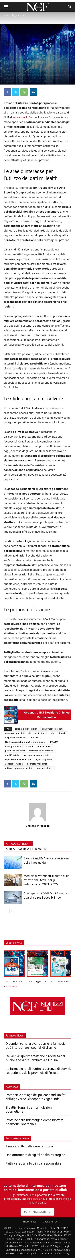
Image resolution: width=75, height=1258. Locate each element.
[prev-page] (6, 911)
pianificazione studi (15, 750)
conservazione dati (14, 733)
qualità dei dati (12, 755)
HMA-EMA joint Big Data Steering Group (25, 741)
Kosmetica (12, 1086)
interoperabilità (13, 746)
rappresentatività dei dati (18, 759)
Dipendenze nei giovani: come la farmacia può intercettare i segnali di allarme (36, 1045)
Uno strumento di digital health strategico (35, 1155)
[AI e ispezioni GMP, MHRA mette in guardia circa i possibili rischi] (13, 897)
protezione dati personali (41, 750)
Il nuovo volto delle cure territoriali (30, 1146)
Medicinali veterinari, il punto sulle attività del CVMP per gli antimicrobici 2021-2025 (46, 880)
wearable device (44, 768)
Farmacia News (14, 1035)
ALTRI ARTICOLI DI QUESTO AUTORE (27, 848)
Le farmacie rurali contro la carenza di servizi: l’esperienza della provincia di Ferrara (38, 1071)
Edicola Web (10, 986)
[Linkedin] (33, 92)
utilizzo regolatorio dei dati (18, 768)
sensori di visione (14, 763)
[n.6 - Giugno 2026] (37, 964)
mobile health (44, 746)
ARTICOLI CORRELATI (18, 843)
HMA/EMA (53, 741)
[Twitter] (15, 92)
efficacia (35, 737)
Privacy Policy (29, 1221)
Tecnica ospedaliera (17, 1138)
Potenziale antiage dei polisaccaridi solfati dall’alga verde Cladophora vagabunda (36, 1097)
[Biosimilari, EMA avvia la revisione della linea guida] (13, 862)
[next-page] (11, 911)
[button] (6, 7)
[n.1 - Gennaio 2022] (60, 964)
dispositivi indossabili (16, 737)
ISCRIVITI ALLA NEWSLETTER (37, 1211)
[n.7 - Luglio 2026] (11, 715)
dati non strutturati (37, 733)
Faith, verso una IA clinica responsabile (33, 1163)
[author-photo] (37, 820)
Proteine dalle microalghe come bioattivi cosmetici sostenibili (35, 1122)
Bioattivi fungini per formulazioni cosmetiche (29, 1109)
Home (5, 15)
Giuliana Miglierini (37, 825)
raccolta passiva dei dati (36, 755)
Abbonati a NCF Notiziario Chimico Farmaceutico (47, 715)
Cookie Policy (50, 1221)
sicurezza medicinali (37, 763)
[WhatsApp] (24, 92)
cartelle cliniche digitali (26, 728)
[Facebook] (7, 92)
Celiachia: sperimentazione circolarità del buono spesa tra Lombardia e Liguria (35, 1058)
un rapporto (21, 117)
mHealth (29, 746)
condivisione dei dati (52, 728)
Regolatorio (18, 15)
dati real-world (58, 733)
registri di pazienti (44, 759)
